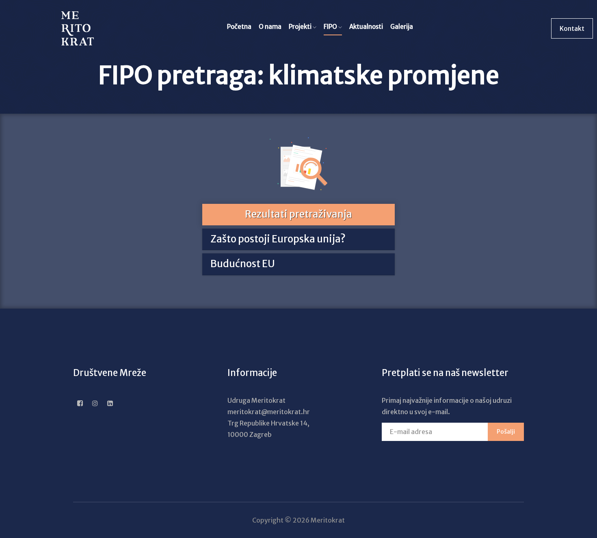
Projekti (301, 26)
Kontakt (572, 28)
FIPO (331, 26)
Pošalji (506, 431)
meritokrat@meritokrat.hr (268, 412)
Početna (239, 26)
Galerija (401, 26)
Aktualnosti (366, 26)
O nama (270, 26)
